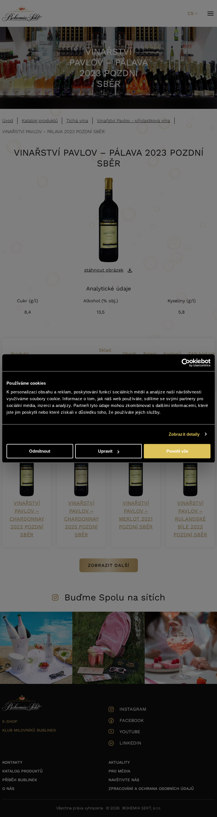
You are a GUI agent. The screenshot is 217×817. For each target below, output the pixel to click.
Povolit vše (177, 451)
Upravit (105, 451)
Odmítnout (39, 451)
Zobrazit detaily (184, 434)
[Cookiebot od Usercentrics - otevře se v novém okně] (186, 362)
